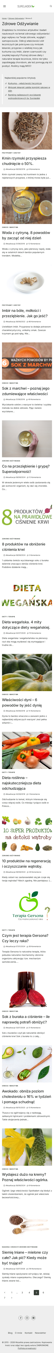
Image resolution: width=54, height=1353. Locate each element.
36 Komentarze (35, 946)
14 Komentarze (35, 711)
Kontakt (28, 1333)
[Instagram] (27, 1318)
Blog (10, 1333)
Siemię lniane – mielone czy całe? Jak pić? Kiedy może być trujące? (25, 1257)
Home (4, 18)
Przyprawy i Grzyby (11, 153)
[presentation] (27, 131)
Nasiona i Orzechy (10, 1247)
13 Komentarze (35, 1108)
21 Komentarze (34, 1028)
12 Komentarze (34, 244)
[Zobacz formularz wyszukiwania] (47, 6)
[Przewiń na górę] (48, 1350)
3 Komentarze (34, 555)
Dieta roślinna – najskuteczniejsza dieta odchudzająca (21, 783)
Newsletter (40, 1333)
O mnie (18, 1333)
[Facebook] (20, 1318)
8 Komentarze (34, 169)
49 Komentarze (34, 399)
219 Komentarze (35, 1269)
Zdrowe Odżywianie (16, 18)
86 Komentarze (35, 322)
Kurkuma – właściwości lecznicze (25, 83)
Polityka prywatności (27, 1348)
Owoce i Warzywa (10, 227)
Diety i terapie (8, 617)
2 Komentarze (34, 794)
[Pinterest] (33, 1318)
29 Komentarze (35, 872)
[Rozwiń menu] (4, 6)
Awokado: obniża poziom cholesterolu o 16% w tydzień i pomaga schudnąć (26, 1096)
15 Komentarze (35, 633)
